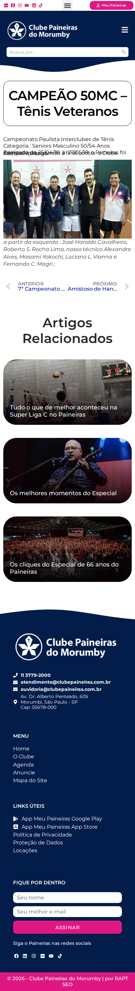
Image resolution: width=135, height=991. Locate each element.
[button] (67, 5)
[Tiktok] (60, 956)
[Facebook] (16, 956)
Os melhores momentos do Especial (63, 493)
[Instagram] (33, 956)
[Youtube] (51, 956)
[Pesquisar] (123, 52)
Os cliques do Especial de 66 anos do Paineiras (64, 568)
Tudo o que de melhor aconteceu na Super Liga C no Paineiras (63, 411)
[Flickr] (42, 956)
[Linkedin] (25, 956)
